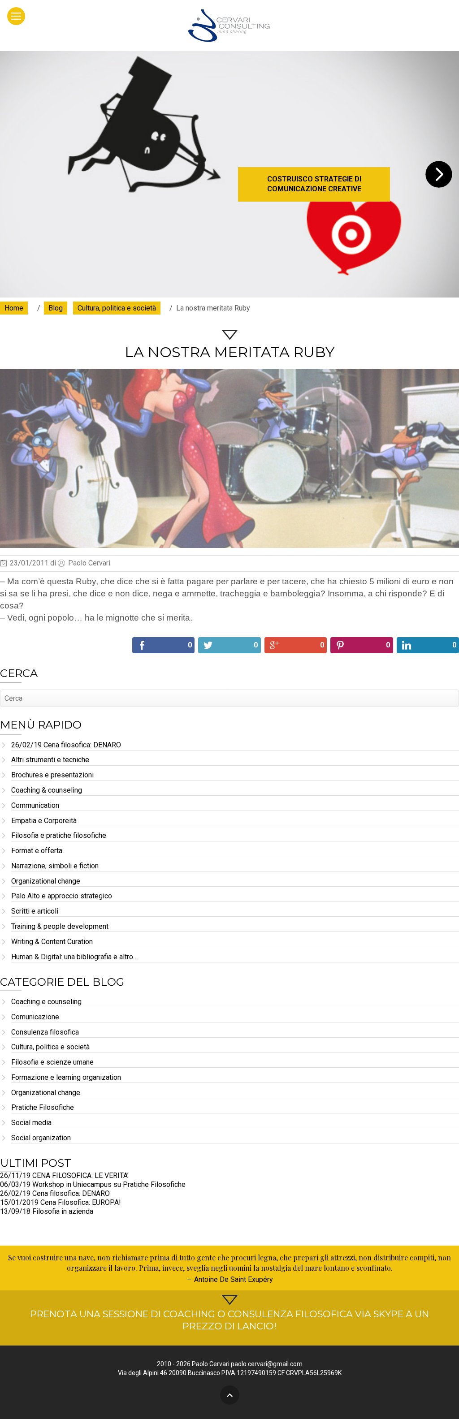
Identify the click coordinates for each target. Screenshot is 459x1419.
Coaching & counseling (46, 790)
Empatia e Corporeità (44, 821)
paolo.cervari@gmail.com (267, 1363)
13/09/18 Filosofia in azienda (46, 1211)
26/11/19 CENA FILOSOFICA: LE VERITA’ (64, 1175)
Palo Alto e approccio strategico (61, 896)
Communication (35, 806)
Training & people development (59, 927)
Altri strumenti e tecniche (50, 760)
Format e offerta (36, 851)
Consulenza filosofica (45, 1032)
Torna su (229, 1395)
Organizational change (45, 881)
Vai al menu (16, 16)
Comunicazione (35, 1017)
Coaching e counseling (46, 1002)
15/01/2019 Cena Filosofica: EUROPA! (60, 1202)
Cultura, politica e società (50, 1047)
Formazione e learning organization (66, 1078)
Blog (55, 308)
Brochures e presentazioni (52, 775)
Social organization (41, 1138)
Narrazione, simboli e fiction (55, 866)
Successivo (438, 174)
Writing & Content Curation (52, 942)
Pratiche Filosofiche (42, 1108)
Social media (31, 1123)
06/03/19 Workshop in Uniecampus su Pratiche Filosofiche (93, 1184)
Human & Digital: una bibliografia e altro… (74, 957)
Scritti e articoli (34, 911)
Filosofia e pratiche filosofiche (58, 836)
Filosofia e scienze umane (52, 1062)
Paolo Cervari (230, 25)
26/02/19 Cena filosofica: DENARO (66, 745)
